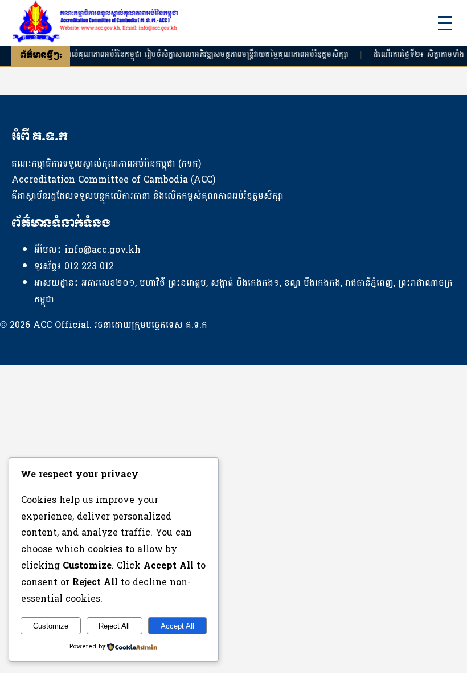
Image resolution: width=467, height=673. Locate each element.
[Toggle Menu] (445, 23)
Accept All (177, 626)
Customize (50, 626)
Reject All (114, 626)
